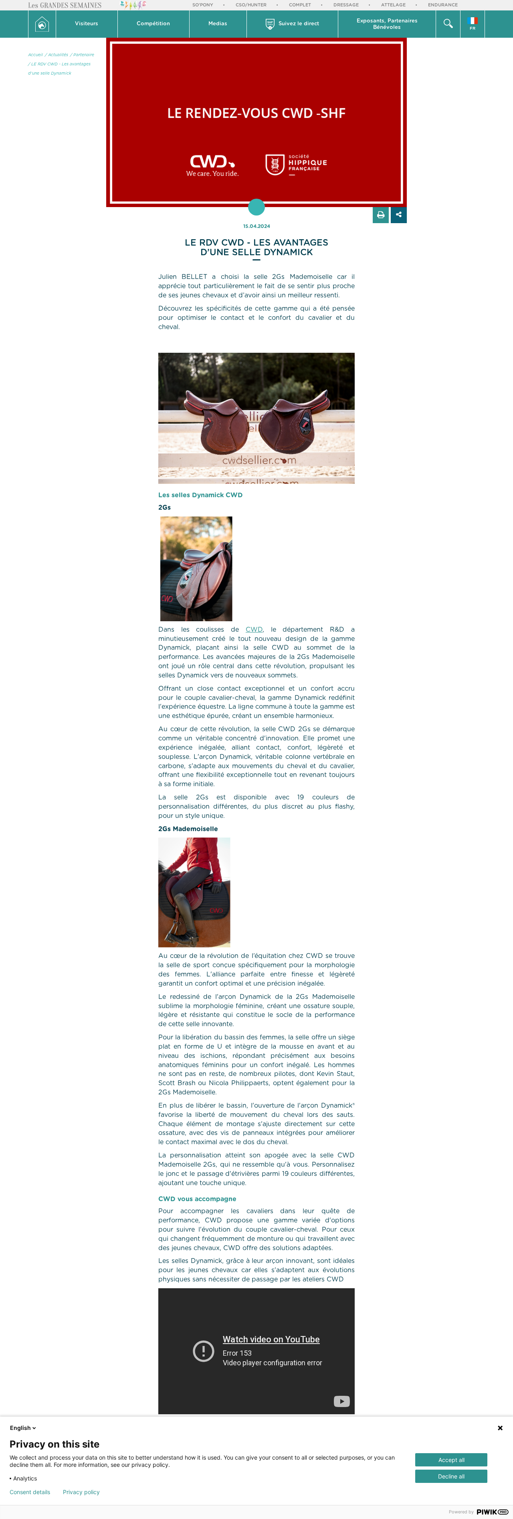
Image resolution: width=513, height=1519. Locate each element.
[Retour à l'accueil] (42, 24)
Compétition (153, 23)
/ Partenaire (82, 55)
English (20, 1427)
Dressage (346, 5)
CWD (254, 629)
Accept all (451, 1459)
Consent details (30, 1492)
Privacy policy (81, 1492)
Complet (300, 5)
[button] (87, 24)
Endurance (443, 5)
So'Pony (202, 5)
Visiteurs (86, 23)
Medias (217, 23)
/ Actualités (56, 55)
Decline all (451, 1476)
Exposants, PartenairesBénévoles (387, 24)
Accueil (35, 55)
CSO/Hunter (251, 5)
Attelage (393, 5)
